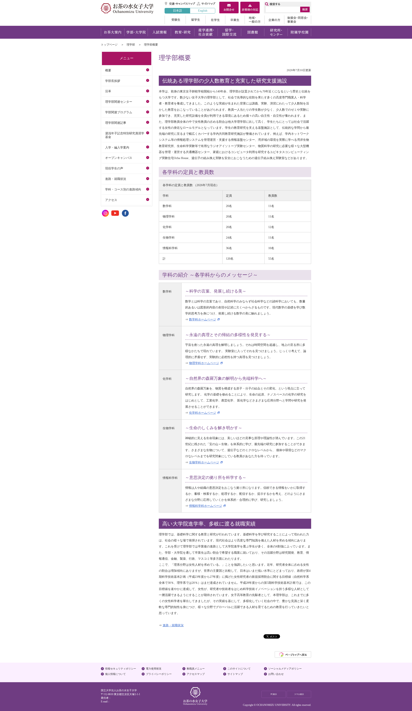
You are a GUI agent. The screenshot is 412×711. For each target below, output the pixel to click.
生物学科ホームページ (204, 462)
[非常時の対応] (250, 8)
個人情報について (115, 674)
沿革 (108, 91)
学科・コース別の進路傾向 (123, 189)
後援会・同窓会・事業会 (297, 19)
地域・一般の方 (254, 19)
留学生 (195, 19)
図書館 (252, 32)
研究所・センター (276, 32)
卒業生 (235, 19)
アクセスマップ (196, 674)
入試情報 (159, 32)
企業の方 (274, 19)
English (202, 10)
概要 (108, 70)
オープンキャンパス (118, 157)
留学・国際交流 (229, 32)
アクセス (111, 200)
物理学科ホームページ (204, 363)
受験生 (175, 19)
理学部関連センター (118, 101)
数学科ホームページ (202, 319)
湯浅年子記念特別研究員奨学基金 (124, 135)
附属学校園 (299, 32)
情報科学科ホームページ (205, 505)
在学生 (215, 19)
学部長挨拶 (112, 81)
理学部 (131, 44)
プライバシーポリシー (159, 674)
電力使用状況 (153, 668)
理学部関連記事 (115, 122)
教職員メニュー (196, 668)
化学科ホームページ (202, 412)
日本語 (177, 10)
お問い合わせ (276, 674)
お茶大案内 (112, 32)
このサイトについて (239, 668)
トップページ (109, 44)
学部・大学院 (136, 32)
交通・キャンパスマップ (180, 4)
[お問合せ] (229, 8)
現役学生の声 (114, 168)
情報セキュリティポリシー (120, 668)
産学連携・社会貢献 (206, 32)
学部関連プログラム (118, 112)
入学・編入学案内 (117, 147)
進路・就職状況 (173, 625)
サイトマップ (206, 4)
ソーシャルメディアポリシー (285, 668)
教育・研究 (182, 32)
